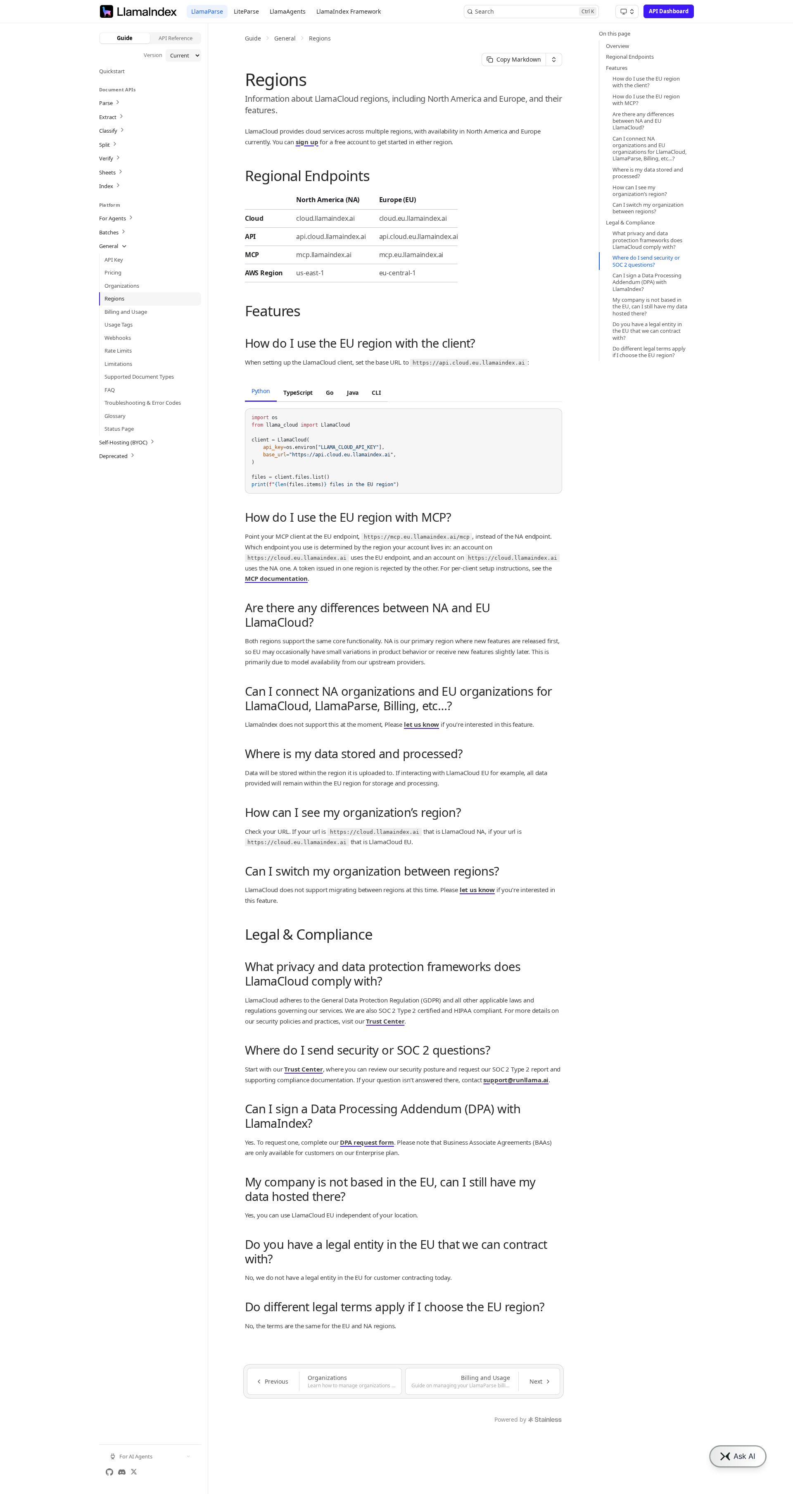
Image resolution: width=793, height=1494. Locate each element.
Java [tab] (353, 392)
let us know (421, 724)
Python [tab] (261, 391)
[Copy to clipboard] (551, 418)
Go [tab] (330, 392)
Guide (125, 38)
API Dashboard (669, 11)
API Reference (175, 38)
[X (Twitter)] (134, 1472)
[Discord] (122, 1472)
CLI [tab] (376, 392)
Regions (320, 38)
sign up (307, 142)
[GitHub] (109, 1472)
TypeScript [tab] (298, 392)
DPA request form (367, 1142)
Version (153, 55)
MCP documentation (276, 578)
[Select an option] (627, 11)
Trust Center (385, 1021)
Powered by (510, 1419)
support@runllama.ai (515, 1080)
